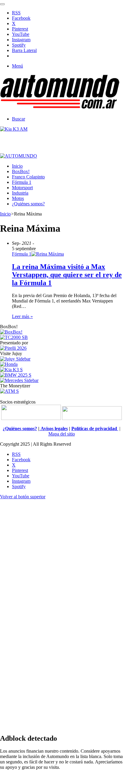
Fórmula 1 (21, 182)
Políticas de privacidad (94, 428)
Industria (20, 192)
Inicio (17, 166)
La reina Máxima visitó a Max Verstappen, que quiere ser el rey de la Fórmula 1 (67, 275)
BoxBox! (21, 171)
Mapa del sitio (61, 433)
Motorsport (22, 187)
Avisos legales (53, 428)
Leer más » (22, 316)
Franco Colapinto (28, 176)
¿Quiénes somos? (28, 203)
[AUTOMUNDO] (59, 108)
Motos (18, 198)
